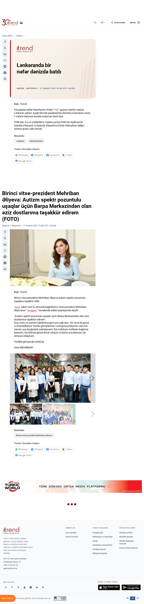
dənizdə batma (36, 141)
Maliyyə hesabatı (100, 553)
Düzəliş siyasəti (99, 549)
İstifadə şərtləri (125, 533)
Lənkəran (20, 141)
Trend (27, 122)
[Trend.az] (12, 22)
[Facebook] (12, 587)
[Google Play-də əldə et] (131, 587)
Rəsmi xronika (72, 537)
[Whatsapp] (5, 587)
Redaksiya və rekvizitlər (103, 537)
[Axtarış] (95, 22)
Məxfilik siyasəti (126, 537)
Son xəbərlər (71, 533)
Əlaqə (95, 541)
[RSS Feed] (43, 587)
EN (127, 598)
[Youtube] (24, 587)
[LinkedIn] (36, 587)
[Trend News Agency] (11, 530)
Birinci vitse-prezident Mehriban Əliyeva (34, 435)
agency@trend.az (10, 568)
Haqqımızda (98, 533)
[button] (5, 41)
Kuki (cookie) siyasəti (128, 548)
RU (138, 598)
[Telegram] (30, 587)
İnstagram (32, 310)
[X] (18, 587)
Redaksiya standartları (102, 545)
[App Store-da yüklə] (109, 587)
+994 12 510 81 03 (10, 565)
